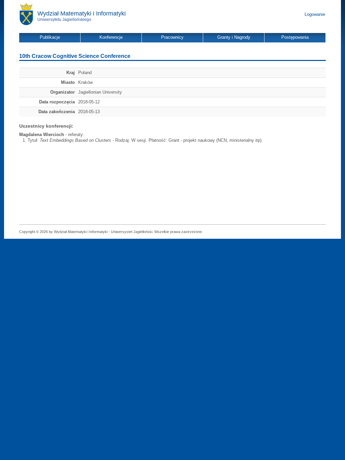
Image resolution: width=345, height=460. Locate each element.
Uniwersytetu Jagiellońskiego (64, 19)
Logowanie (315, 14)
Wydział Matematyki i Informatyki (81, 13)
